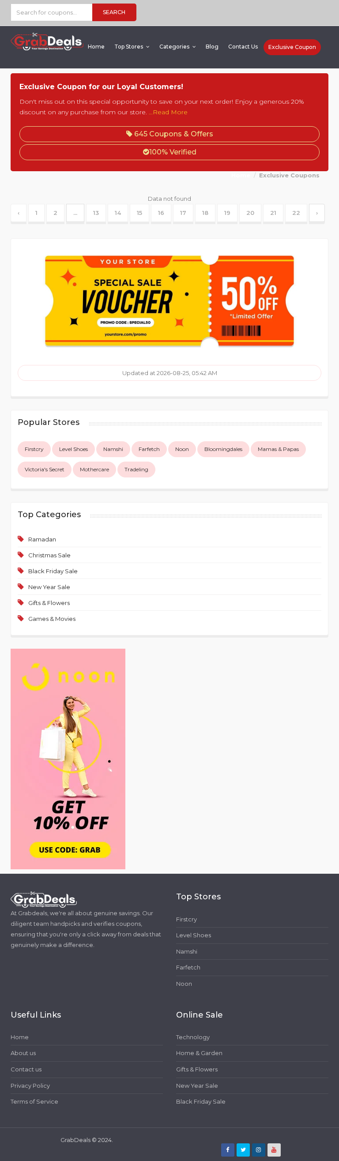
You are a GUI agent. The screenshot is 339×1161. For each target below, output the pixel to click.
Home (96, 46)
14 (118, 212)
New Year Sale (49, 586)
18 (205, 212)
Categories (175, 46)
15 (139, 212)
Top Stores (129, 46)
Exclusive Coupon (292, 47)
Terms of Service (34, 1101)
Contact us (26, 1069)
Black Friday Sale (53, 571)
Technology (193, 1037)
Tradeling (136, 469)
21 (273, 212)
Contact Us (243, 46)
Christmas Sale (49, 555)
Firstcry (34, 449)
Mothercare (94, 469)
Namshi (113, 449)
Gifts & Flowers (49, 602)
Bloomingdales (223, 449)
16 (161, 212)
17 (183, 212)
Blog (212, 46)
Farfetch (149, 449)
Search (114, 12)
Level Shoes (73, 449)
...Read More (168, 112)
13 (96, 212)
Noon (182, 449)
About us (23, 1052)
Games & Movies (51, 618)
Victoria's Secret (44, 469)
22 (296, 212)
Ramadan (42, 539)
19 (227, 212)
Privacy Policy (30, 1085)
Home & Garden (199, 1052)
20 (250, 212)
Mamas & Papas (278, 449)
